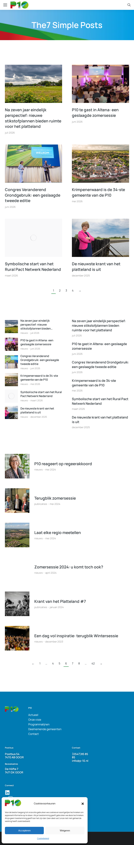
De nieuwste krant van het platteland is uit (96, 266)
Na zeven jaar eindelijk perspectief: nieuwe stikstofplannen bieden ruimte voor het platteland (33, 118)
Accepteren (24, 830)
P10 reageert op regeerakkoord (63, 463)
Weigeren (65, 830)
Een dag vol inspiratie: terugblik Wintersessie (76, 635)
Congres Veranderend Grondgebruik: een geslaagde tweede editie (32, 195)
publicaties (40, 504)
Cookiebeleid (43, 838)
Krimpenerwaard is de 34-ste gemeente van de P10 (98, 192)
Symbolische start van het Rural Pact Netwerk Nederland (33, 266)
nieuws (24, 332)
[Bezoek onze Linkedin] (7, 792)
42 (93, 663)
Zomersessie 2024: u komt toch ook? (68, 567)
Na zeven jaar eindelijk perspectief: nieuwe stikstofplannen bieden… (36, 324)
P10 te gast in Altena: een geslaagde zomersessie (95, 112)
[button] (82, 803)
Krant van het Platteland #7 (60, 601)
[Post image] (33, 84)
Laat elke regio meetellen (57, 532)
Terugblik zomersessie (55, 498)
